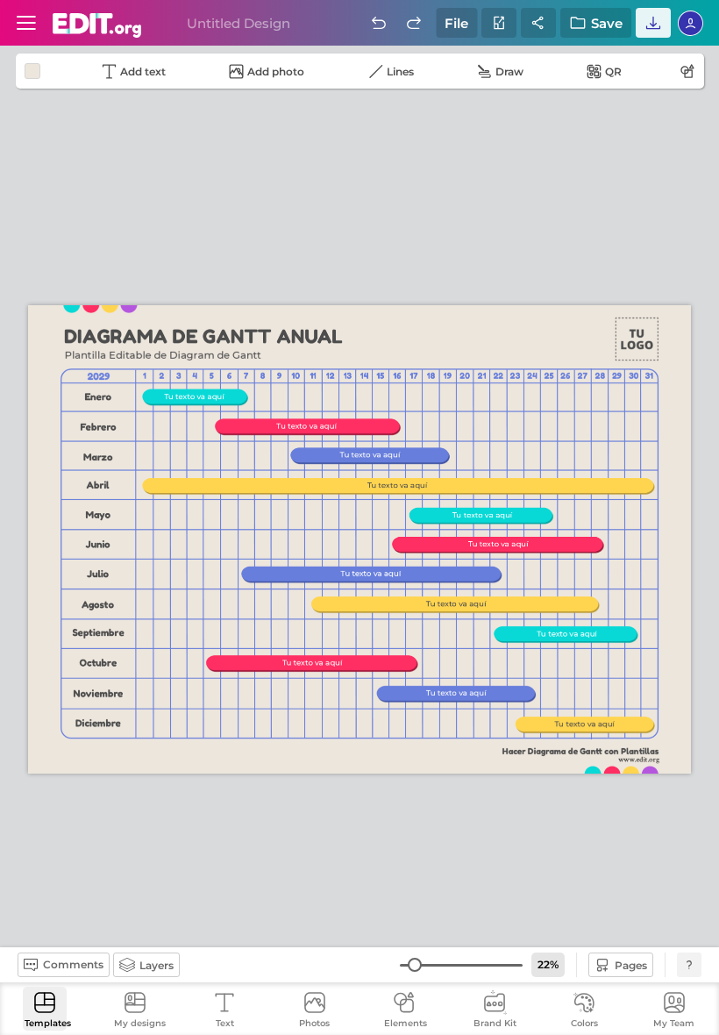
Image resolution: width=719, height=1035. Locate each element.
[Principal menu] (98, 25)
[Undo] (378, 23)
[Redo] (413, 23)
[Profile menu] (690, 22)
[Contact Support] (689, 965)
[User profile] (26, 23)
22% (548, 964)
